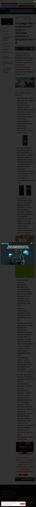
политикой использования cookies (7, 504)
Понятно (22, 503)
